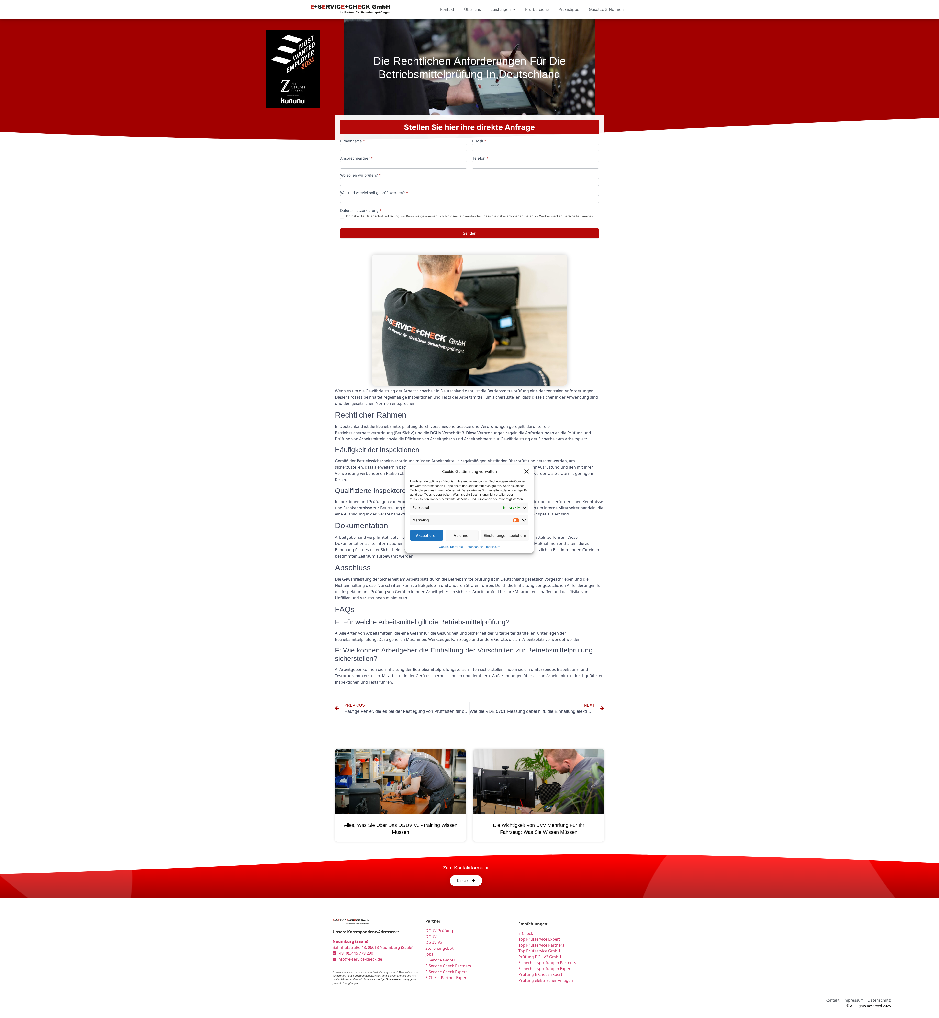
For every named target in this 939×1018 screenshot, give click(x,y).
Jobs (429, 954)
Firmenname (352, 141)
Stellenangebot (439, 948)
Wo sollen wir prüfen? (360, 175)
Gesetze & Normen (606, 9)
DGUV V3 (433, 942)
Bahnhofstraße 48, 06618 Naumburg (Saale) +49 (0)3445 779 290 (373, 947)
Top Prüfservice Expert (539, 939)
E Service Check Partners (448, 966)
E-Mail (479, 141)
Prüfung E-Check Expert (540, 974)
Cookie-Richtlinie (451, 547)
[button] (526, 471)
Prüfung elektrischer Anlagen (545, 980)
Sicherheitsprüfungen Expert (545, 968)
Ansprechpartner (356, 158)
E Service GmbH (440, 960)
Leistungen (501, 9)
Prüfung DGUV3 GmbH (539, 957)
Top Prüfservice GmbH (539, 951)
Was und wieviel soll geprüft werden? (374, 193)
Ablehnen (462, 535)
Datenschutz (474, 547)
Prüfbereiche (537, 9)
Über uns (472, 9)
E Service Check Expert (446, 971)
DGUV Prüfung (439, 930)
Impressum (492, 547)
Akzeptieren (426, 535)
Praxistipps (569, 9)
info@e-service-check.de (359, 959)
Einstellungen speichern (505, 535)
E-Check (525, 933)
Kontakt (447, 9)
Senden (469, 233)
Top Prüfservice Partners (541, 945)
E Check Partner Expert (446, 977)
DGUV (431, 936)
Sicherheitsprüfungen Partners (547, 962)
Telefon (480, 158)
